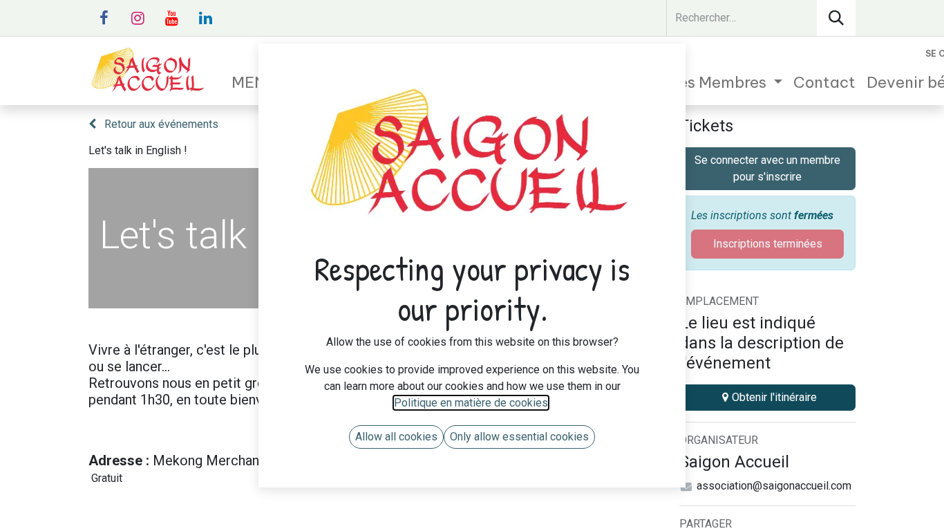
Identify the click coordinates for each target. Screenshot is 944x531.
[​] (103, 18)
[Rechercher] (836, 18)
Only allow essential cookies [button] (519, 436)
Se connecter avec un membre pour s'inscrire (767, 168)
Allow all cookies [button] (396, 436)
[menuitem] (698, 83)
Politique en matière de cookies (471, 402)
